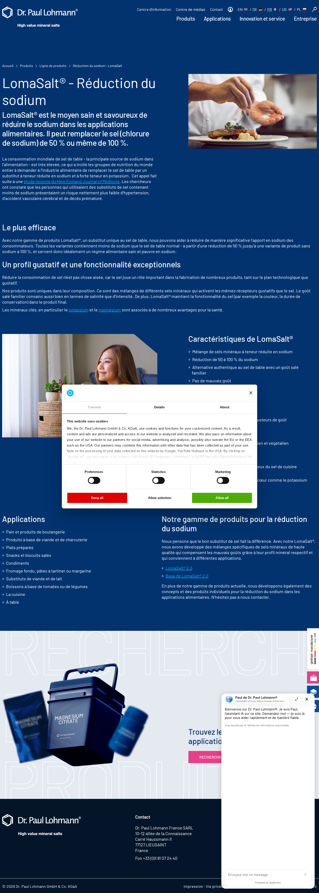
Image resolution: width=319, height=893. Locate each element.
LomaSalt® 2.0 (179, 568)
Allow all (222, 498)
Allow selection (159, 498)
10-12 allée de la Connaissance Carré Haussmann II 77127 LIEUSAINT (163, 839)
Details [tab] (159, 407)
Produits (185, 18)
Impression (193, 886)
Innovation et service (262, 18)
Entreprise (305, 18)
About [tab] (224, 407)
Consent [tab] (94, 407)
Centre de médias (190, 9)
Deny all (97, 498)
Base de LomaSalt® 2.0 (187, 575)
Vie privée (214, 886)
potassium (79, 309)
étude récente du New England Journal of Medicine (72, 181)
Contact (216, 9)
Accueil (7, 66)
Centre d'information (154, 9)
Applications (217, 18)
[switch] (94, 480)
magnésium (110, 309)
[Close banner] (250, 392)
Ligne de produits (52, 66)
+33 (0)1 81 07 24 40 (160, 858)
